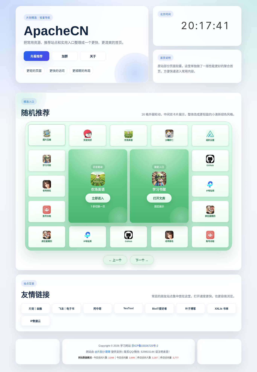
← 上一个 (115, 260)
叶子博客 (190, 308)
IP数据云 (35, 321)
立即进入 (98, 198)
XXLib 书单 (221, 308)
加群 (65, 56)
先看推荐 (36, 56)
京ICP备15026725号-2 (145, 345)
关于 (93, 56)
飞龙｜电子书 (66, 308)
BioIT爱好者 (159, 308)
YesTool (128, 308)
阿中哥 (97, 308)
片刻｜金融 (35, 308)
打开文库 (159, 198)
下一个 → (141, 260)
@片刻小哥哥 (102, 351)
